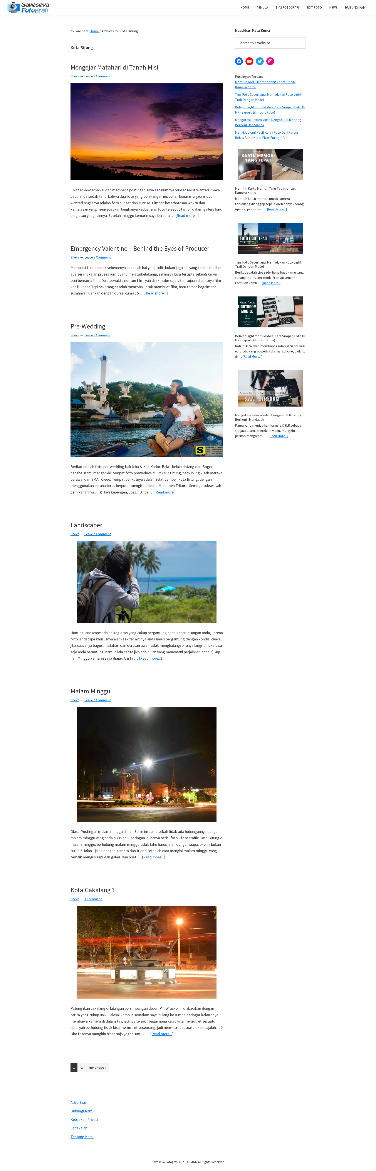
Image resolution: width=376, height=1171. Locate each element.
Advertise (78, 1102)
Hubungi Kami (81, 1110)
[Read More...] (277, 209)
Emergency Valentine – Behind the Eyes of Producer (139, 248)
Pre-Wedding (87, 326)
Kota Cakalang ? (92, 890)
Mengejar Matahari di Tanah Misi (114, 67)
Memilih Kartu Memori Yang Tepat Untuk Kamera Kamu (265, 190)
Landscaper (86, 525)
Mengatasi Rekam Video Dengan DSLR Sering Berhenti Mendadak (268, 417)
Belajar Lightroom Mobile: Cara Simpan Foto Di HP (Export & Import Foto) (270, 338)
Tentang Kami (82, 1136)
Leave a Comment (97, 76)
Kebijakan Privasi (84, 1119)
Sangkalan (78, 1127)
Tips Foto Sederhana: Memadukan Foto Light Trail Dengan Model (268, 264)
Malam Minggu (90, 691)
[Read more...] (187, 216)
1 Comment (93, 899)
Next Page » (97, 1068)
